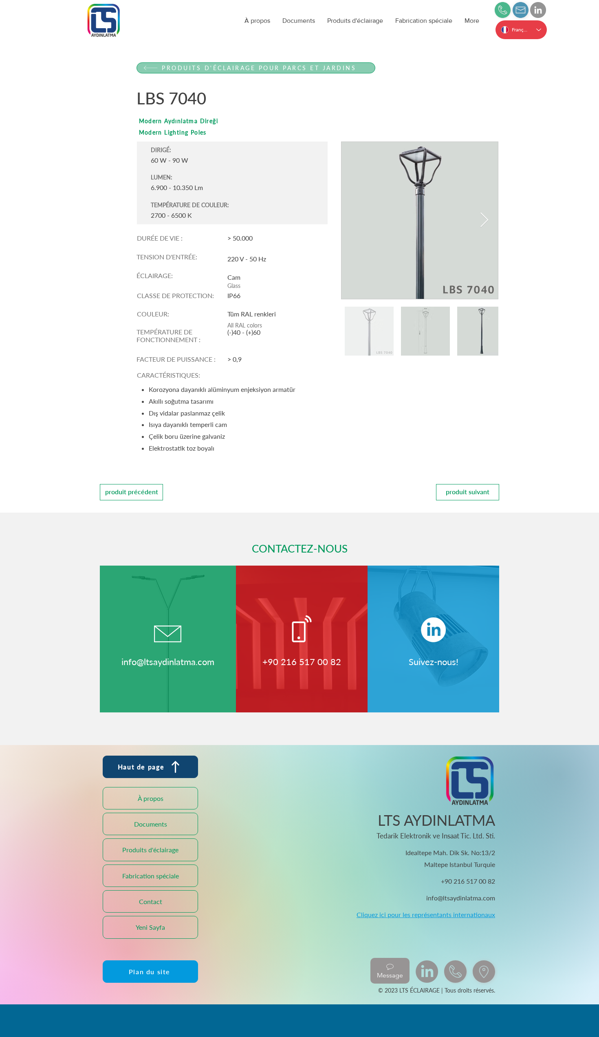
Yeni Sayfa (150, 927)
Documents (150, 824)
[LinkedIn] (538, 10)
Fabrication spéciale (150, 876)
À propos (150, 798)
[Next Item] (484, 220)
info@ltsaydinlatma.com (167, 661)
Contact (150, 901)
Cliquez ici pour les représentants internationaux (426, 914)
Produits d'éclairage (150, 849)
